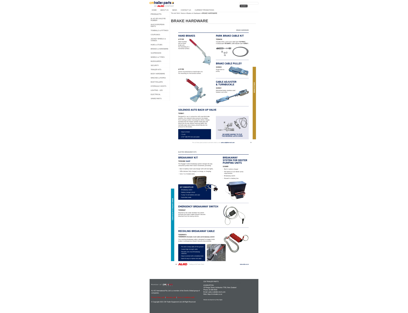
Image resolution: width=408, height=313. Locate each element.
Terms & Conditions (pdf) (185, 297)
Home (154, 10)
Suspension (156, 53)
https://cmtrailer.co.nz (214, 294)
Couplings (155, 34)
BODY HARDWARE (158, 74)
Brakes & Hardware (159, 49)
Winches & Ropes (158, 78)
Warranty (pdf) (171, 297)
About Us (164, 10)
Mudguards (156, 61)
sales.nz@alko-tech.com (216, 292)
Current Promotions (204, 10)
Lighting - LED (157, 90)
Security (155, 65)
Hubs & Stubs (156, 45)
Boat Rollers (157, 82)
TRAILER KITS (156, 69)
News (174, 10)
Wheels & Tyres (158, 57)
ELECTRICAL (155, 94)
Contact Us (186, 10)
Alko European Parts (157, 25)
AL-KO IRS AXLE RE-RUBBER (158, 19)
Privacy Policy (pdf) (158, 297)
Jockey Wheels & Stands (158, 39)
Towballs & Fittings (159, 30)
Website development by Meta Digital (212, 299)
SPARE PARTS (156, 98)
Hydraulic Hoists (158, 86)
